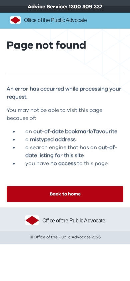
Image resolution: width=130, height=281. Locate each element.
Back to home (65, 194)
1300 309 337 (85, 6)
